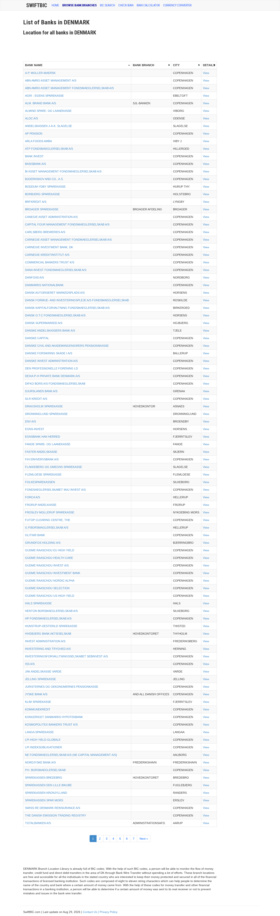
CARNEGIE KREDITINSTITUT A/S (47, 254)
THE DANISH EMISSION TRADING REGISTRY (55, 815)
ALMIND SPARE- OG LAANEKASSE (48, 110)
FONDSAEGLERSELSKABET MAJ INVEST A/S (55, 489)
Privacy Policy (108, 912)
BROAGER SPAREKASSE (41, 209)
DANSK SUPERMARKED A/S (43, 323)
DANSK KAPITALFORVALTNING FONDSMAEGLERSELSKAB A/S (67, 307)
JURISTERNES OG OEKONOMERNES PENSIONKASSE (61, 686)
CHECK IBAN (125, 5)
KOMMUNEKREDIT (37, 709)
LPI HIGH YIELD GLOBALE (42, 739)
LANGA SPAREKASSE (39, 732)
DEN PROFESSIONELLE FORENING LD (51, 368)
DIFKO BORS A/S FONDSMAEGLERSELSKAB (55, 383)
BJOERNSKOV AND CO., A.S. (44, 179)
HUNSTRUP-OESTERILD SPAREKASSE (51, 626)
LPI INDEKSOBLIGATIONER (43, 747)
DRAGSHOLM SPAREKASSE (44, 406)
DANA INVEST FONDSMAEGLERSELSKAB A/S (55, 270)
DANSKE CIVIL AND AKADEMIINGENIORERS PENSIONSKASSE (67, 345)
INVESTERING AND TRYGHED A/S (48, 648)
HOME (55, 5)
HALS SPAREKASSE (38, 603)
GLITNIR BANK (35, 535)
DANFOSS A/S (34, 277)
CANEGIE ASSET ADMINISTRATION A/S (51, 217)
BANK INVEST (34, 156)
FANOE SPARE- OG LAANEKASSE (47, 444)
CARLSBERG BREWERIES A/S (45, 232)
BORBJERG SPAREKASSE (42, 194)
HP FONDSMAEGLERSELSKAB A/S (48, 618)
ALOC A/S (31, 118)
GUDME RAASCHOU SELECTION (47, 588)
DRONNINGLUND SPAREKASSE (46, 414)
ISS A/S (30, 664)
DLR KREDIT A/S (36, 398)
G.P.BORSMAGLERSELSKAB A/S (46, 527)
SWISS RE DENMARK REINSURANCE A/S (52, 808)
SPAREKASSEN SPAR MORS (44, 800)
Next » (144, 838)
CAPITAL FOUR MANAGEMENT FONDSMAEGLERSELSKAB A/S (67, 224)
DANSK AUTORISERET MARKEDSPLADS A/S (55, 292)
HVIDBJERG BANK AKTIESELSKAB (48, 633)
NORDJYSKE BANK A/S (40, 762)
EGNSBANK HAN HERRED (42, 436)
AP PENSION (33, 133)
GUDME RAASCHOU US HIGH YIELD (49, 595)
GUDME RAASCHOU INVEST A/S (47, 565)
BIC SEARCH (107, 5)
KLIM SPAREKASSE (38, 701)
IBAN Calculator (148, 5)
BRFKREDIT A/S (35, 201)
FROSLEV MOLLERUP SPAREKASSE (49, 512)
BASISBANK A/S (35, 163)
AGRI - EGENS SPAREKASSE (44, 95)
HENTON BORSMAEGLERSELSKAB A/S (51, 611)
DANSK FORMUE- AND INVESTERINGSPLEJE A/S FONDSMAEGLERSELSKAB (77, 300)
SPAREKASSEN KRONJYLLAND (46, 792)
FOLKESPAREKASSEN (40, 482)
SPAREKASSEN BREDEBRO (43, 777)
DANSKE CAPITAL (37, 338)
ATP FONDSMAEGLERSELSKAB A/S (49, 148)
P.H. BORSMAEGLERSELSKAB (45, 770)
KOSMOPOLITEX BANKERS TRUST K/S (51, 724)
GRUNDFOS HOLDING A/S (42, 542)
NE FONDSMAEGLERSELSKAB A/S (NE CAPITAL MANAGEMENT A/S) (71, 754)
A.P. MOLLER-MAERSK (40, 73)
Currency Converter (177, 5)
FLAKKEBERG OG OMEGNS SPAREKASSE (53, 467)
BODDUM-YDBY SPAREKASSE (45, 186)
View (206, 73)
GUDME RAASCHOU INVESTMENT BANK (52, 573)
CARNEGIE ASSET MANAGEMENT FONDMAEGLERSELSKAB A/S (68, 239)
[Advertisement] (97, 47)
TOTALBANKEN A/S (38, 823)
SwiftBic (36, 5)
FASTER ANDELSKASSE (41, 451)
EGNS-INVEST (34, 429)
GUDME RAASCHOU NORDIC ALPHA (49, 580)
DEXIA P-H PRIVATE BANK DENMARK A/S (52, 376)
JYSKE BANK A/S (36, 694)
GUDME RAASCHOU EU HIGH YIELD (49, 550)
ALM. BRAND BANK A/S (40, 103)
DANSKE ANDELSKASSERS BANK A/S (50, 330)
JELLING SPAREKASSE (40, 679)
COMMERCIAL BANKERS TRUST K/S (49, 262)
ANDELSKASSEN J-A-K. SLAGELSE (48, 126)
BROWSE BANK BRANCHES (79, 5)
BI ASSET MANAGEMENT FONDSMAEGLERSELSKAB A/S (63, 171)
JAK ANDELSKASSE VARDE (43, 671)
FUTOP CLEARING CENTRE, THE (47, 520)
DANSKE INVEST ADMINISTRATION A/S (51, 360)
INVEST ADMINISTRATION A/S (45, 641)
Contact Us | (91, 912)
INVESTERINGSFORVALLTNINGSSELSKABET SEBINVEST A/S (66, 656)
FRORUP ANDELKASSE (40, 504)
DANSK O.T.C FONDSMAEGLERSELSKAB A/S (55, 315)
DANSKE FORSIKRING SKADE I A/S (48, 353)
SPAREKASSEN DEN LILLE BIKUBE (48, 785)
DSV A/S (30, 421)
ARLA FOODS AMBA (38, 141)
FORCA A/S (32, 497)
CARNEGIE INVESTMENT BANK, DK (49, 247)
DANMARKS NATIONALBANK (44, 285)
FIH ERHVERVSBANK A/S (42, 459)
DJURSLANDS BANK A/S (41, 391)
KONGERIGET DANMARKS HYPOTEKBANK (54, 717)
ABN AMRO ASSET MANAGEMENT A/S (50, 80)
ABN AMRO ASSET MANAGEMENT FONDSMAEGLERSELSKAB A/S (69, 88)
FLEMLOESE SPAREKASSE (43, 474)
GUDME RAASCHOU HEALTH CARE (49, 557)
